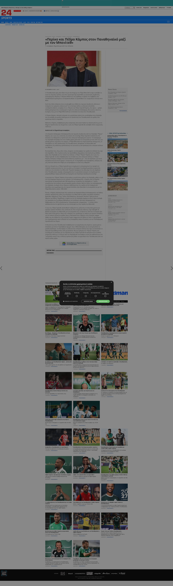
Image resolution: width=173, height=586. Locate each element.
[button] (70, 301)
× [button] (111, 282)
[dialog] (86, 293)
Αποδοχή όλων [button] (103, 301)
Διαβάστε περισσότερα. (85, 289)
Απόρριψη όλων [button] (88, 301)
